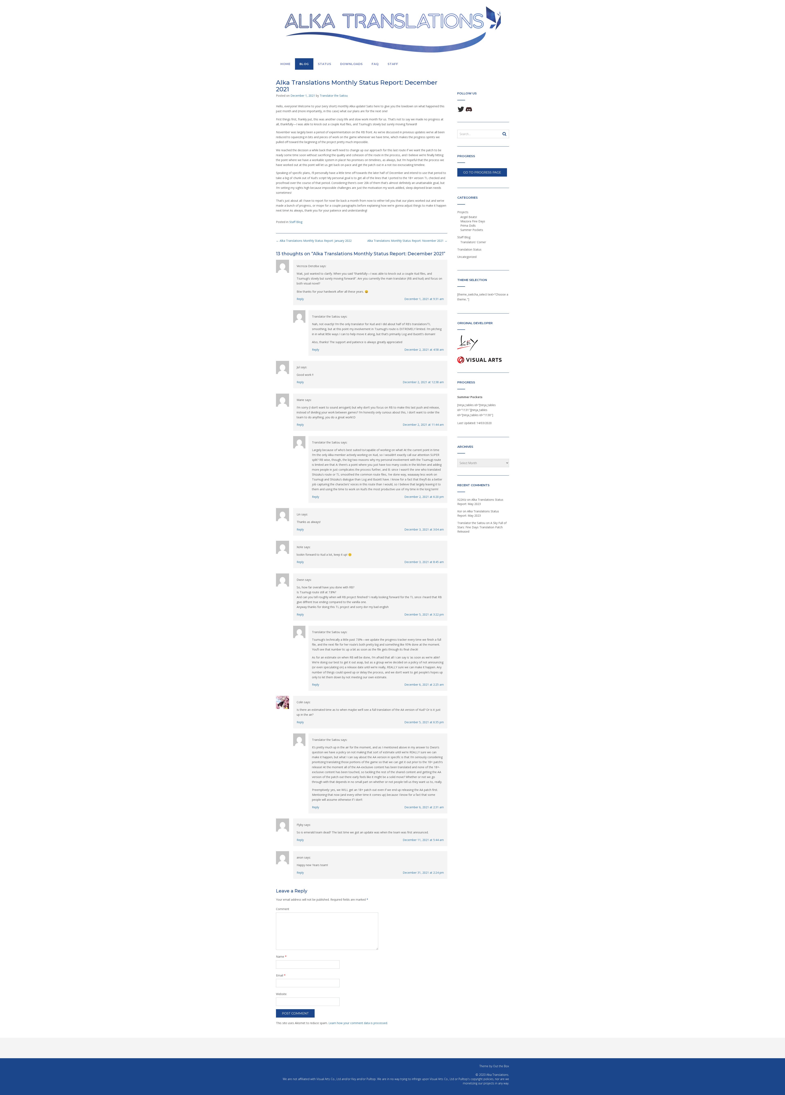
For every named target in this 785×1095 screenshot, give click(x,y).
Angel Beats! (468, 217)
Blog (304, 64)
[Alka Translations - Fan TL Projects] (392, 29)
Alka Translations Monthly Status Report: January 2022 (314, 241)
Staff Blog (295, 222)
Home (285, 64)
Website (281, 994)
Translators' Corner (473, 242)
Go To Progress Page (482, 172)
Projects (462, 212)
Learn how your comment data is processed (358, 1023)
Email (281, 975)
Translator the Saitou (334, 95)
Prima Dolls (468, 225)
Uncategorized (467, 257)
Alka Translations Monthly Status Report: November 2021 (407, 241)
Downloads (351, 64)
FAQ (375, 64)
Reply (300, 299)
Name (281, 956)
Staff (393, 64)
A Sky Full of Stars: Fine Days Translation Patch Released (482, 527)
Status (324, 64)
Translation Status (469, 249)
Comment (282, 909)
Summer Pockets (471, 230)
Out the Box (501, 1066)
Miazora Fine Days (472, 221)
